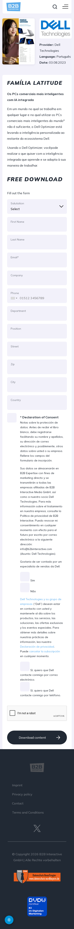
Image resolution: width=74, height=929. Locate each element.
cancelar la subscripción (44, 651)
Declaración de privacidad (37, 646)
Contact (17, 803)
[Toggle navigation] (65, 6)
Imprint (17, 785)
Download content (32, 737)
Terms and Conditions (28, 812)
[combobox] (13, 295)
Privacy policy (22, 794)
